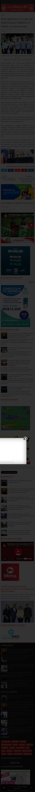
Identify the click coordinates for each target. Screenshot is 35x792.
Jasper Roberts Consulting (6, 461)
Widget (13, 461)
